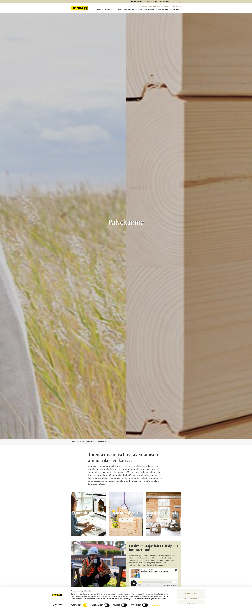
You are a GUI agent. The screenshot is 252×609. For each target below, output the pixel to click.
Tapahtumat (143, 6)
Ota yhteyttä (175, 10)
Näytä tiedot (156, 605)
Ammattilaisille (154, 6)
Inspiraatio (149, 10)
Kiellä (190, 603)
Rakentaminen (162, 10)
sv (153, 1)
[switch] (107, 605)
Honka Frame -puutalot (133, 10)
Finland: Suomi (136, 1)
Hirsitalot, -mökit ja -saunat (109, 10)
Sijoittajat (165, 6)
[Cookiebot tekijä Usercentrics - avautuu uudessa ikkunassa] (57, 605)
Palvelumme (102, 442)
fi (151, 1)
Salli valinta (190, 598)
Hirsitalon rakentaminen (87, 442)
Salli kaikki (191, 593)
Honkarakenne (175, 6)
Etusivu (73, 442)
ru (156, 1)
